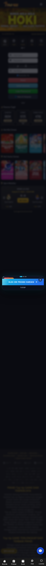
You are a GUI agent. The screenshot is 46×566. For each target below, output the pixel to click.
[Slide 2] (23, 276)
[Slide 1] (21, 276)
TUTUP (23, 287)
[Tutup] (40, 280)
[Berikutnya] (40, 277)
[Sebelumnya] (5, 277)
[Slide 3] (25, 276)
